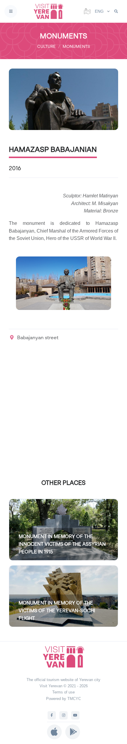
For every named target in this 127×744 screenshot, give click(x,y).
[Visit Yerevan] (50, 11)
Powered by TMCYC (63, 698)
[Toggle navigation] (10, 11)
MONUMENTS (76, 46)
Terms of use (63, 692)
